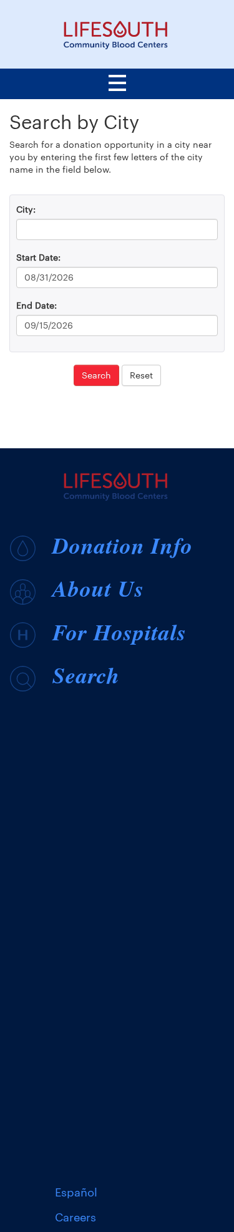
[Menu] (117, 85)
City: (26, 209)
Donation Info (122, 545)
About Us (98, 588)
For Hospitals (119, 632)
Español (76, 1192)
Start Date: (38, 257)
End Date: (36, 305)
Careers (75, 1217)
